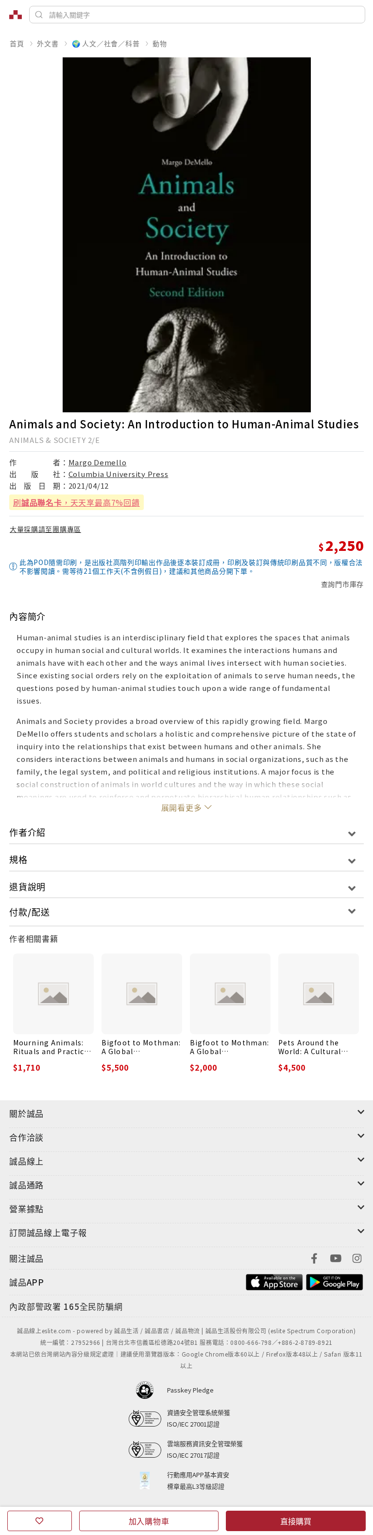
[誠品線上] (15, 14)
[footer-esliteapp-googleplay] (334, 1281)
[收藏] (39, 1521)
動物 (160, 43)
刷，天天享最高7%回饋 (76, 502)
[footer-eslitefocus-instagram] (357, 1257)
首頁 (17, 43)
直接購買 (295, 1521)
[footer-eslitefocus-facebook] (314, 1257)
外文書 (47, 43)
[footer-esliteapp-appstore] (274, 1281)
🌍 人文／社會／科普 (106, 43)
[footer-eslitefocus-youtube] (335, 1257)
